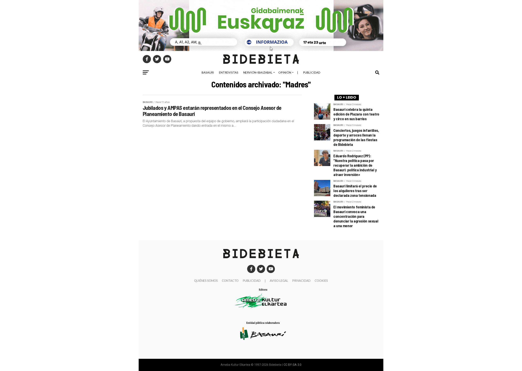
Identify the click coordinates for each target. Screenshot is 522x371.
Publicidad (311, 72)
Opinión (284, 72)
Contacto (230, 280)
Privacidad (301, 280)
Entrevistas (228, 72)
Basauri (208, 72)
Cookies (321, 280)
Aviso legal (279, 280)
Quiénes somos (206, 280)
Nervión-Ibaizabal (257, 72)
